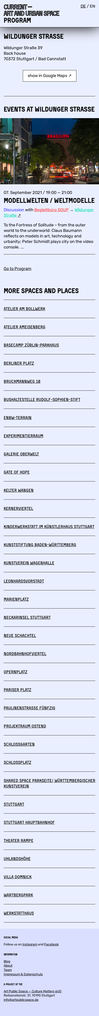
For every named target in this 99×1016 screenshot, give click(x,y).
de (83, 6)
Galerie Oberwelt (21, 453)
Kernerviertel (18, 508)
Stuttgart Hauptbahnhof (29, 822)
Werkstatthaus (19, 913)
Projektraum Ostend (25, 726)
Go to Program (17, 268)
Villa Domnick (18, 876)
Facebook (51, 944)
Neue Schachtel (20, 635)
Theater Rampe (18, 840)
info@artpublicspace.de (21, 1000)
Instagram (29, 944)
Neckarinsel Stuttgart (27, 617)
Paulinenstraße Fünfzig (29, 707)
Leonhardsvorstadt (24, 580)
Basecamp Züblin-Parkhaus (31, 344)
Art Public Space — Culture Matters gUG (32, 991)
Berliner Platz (19, 363)
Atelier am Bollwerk (24, 308)
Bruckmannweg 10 (22, 381)
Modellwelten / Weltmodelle (49, 200)
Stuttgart (14, 804)
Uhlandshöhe (17, 858)
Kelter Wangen (19, 490)
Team (8, 970)
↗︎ (19, 215)
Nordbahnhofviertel (25, 653)
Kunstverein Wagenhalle (29, 562)
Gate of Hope (17, 472)
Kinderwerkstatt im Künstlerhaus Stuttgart (49, 526)
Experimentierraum (23, 435)
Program (17, 20)
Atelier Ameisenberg (24, 326)
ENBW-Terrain (18, 417)
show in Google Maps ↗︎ (50, 75)
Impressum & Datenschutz (23, 974)
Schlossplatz (17, 762)
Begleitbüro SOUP (51, 209)
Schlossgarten (19, 744)
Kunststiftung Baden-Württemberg (40, 544)
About (8, 966)
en (92, 6)
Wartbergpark (18, 894)
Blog (7, 961)
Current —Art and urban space (31, 10)
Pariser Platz (17, 689)
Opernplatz (15, 671)
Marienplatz (16, 599)
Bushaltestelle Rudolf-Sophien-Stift (42, 399)
